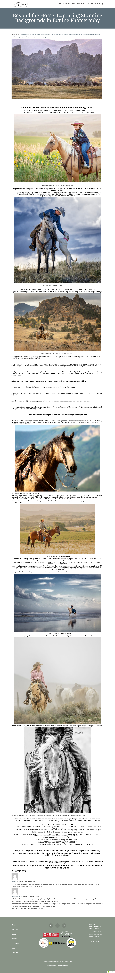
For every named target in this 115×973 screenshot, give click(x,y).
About (73, 4)
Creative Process (24, 34)
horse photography (52, 34)
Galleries (66, 4)
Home (59, 4)
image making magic (69, 34)
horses (61, 34)
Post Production (95, 34)
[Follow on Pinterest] (64, 925)
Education (80, 4)
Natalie (14, 882)
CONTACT (15, 953)
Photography (80, 34)
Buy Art (90, 4)
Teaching (26, 37)
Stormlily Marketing (62, 965)
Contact (97, 4)
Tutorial (32, 37)
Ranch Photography (17, 37)
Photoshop (87, 34)
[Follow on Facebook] (51, 925)
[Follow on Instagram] (57, 925)
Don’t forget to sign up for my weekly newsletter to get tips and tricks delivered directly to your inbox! (58, 866)
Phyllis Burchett (17, 896)
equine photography (40, 34)
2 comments (52, 37)
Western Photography (41, 37)
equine (32, 34)
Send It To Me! (95, 941)
